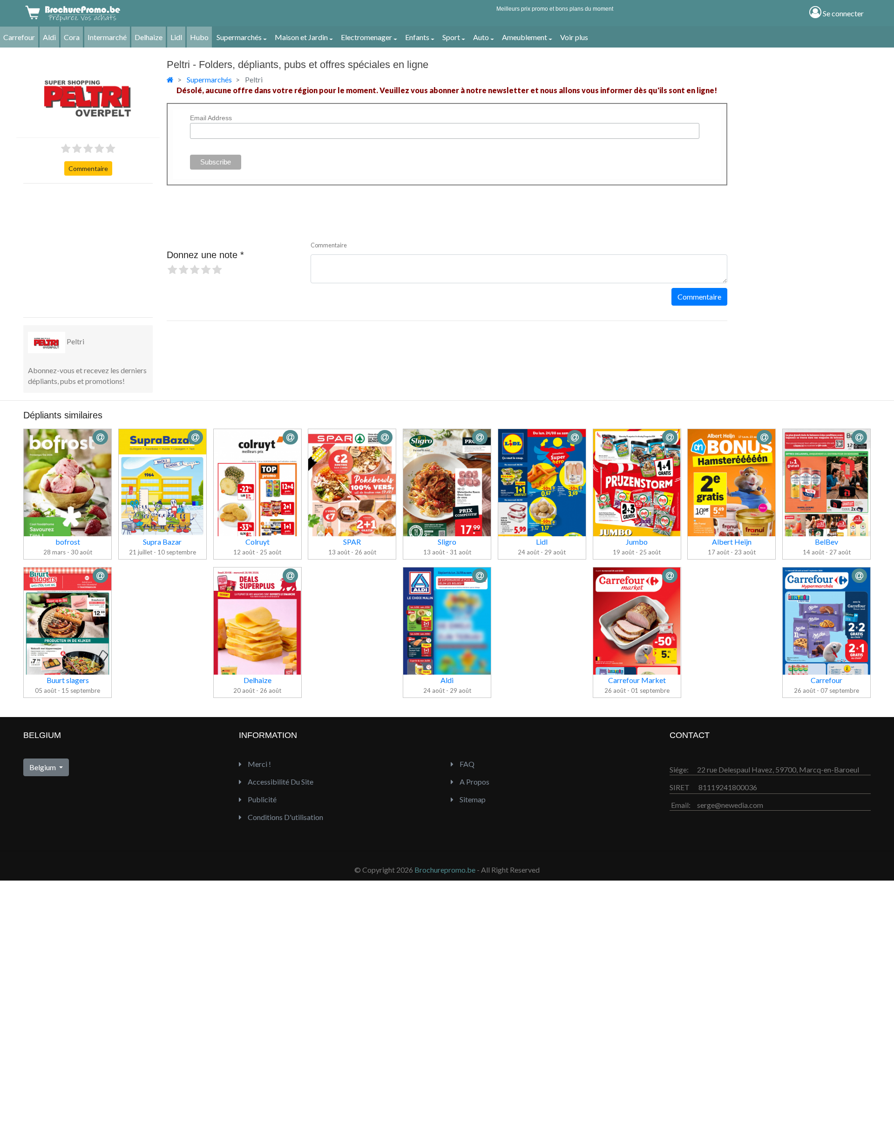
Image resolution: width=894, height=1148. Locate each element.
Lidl (176, 37)
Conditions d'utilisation (284, 817)
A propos (473, 781)
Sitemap (472, 799)
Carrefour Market (637, 680)
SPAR (352, 541)
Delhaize (149, 37)
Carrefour (19, 37)
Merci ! (258, 763)
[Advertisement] (93, 249)
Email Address (211, 118)
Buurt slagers (68, 680)
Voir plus (574, 37)
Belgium (43, 767)
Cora (72, 37)
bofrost (67, 541)
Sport (451, 37)
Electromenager (366, 37)
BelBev (826, 541)
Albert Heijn (732, 541)
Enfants (417, 37)
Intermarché (107, 37)
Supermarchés (239, 37)
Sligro (447, 541)
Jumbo (637, 541)
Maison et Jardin (301, 37)
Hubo (199, 37)
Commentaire (88, 168)
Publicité (261, 799)
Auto (481, 37)
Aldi (49, 37)
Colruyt (257, 541)
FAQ (466, 763)
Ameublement (524, 37)
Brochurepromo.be (444, 869)
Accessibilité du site (279, 781)
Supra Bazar (162, 541)
